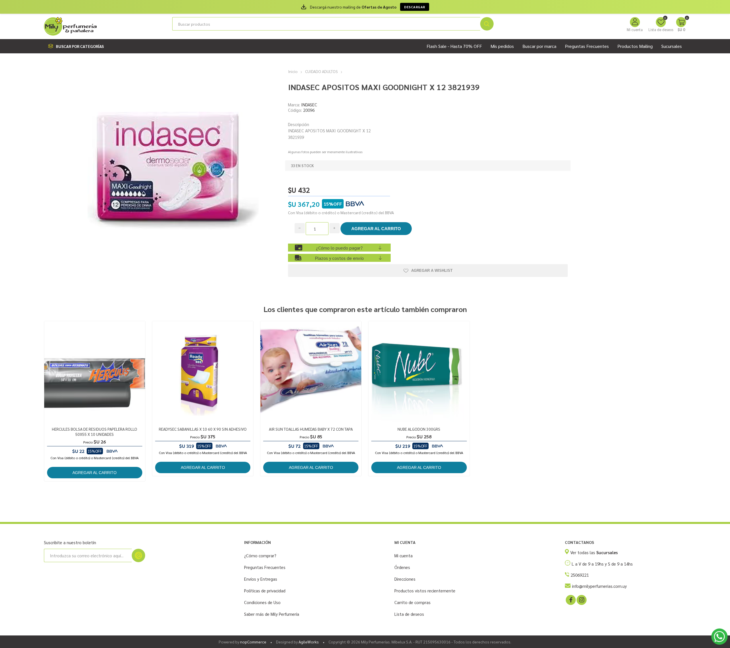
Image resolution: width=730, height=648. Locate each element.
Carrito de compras (412, 602)
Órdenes (402, 567)
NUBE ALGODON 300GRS (419, 429)
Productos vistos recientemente (424, 590)
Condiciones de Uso (262, 602)
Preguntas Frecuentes (264, 567)
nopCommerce (253, 641)
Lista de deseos (409, 614)
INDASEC (309, 104)
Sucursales (671, 46)
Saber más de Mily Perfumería (271, 614)
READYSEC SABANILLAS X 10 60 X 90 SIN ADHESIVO (203, 429)
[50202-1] (311, 371)
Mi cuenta (635, 29)
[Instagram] (581, 599)
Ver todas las (594, 552)
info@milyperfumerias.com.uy (599, 586)
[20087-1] (203, 371)
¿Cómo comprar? (260, 555)
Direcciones (404, 579)
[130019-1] (419, 371)
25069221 (580, 575)
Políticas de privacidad (264, 590)
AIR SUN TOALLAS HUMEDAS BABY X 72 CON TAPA (311, 429)
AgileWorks (309, 641)
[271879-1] (94, 371)
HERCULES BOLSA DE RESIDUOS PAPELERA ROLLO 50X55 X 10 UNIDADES (94, 431)
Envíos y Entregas (260, 579)
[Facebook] (570, 599)
